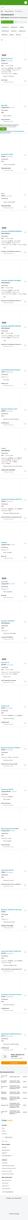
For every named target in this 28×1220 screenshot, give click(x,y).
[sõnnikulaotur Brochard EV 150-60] (14, 143)
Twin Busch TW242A (7, 789)
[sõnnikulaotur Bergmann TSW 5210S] (14, 610)
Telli (3, 129)
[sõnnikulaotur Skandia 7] (14, 532)
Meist (3, 1128)
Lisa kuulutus (14, 1062)
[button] (25, 2)
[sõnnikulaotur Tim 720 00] (14, 571)
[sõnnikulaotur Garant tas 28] (14, 695)
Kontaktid (4, 1133)
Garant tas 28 (5, 706)
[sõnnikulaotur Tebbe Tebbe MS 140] (14, 859)
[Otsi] (25, 7)
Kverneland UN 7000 (4, 1081)
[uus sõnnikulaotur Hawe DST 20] (14, 652)
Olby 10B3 (4, 105)
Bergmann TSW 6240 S (4, 1098)
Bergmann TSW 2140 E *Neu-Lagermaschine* (14, 909)
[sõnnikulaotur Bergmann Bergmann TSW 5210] (14, 737)
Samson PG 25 (4, 1076)
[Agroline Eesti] (10, 2)
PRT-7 (3, 193)
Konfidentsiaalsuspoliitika (8, 1165)
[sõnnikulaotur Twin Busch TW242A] (14, 779)
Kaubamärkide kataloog (8, 1173)
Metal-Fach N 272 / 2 (7, 58)
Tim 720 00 (4, 581)
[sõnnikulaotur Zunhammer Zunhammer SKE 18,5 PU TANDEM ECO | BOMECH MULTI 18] (14, 488)
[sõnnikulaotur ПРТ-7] (14, 183)
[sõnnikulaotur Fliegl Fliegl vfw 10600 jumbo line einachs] (14, 1023)
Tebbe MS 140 (4, 1105)
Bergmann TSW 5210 (3, 1092)
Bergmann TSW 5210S (7, 621)
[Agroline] (2, 11)
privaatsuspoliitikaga (18, 131)
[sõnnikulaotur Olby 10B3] (14, 95)
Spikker (4, 1131)
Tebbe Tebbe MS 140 (7, 870)
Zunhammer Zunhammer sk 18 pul (11, 994)
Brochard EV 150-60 (7, 154)
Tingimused (5, 1162)
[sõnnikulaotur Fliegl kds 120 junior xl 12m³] (14, 398)
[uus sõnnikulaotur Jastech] (14, 437)
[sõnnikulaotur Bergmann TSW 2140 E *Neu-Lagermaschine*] (14, 899)
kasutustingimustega (5, 132)
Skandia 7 (4, 542)
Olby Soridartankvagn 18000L (10, 828)
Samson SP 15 (4, 1112)
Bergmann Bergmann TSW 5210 (10, 747)
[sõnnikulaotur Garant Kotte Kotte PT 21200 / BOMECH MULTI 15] (14, 940)
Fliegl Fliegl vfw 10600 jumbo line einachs (13, 1034)
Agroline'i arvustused (7, 1171)
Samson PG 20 (4, 1087)
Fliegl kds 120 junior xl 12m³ (9, 409)
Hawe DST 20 (5, 662)
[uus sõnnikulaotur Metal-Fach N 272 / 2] (14, 48)
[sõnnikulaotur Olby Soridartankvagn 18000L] (14, 818)
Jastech (3, 448)
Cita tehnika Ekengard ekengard (10, 369)
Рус (6, 1141)
